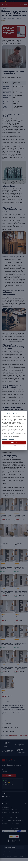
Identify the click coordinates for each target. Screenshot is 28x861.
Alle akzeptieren (14, 442)
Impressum (4, 438)
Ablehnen (14, 448)
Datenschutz (11, 438)
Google (12, 432)
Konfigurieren (14, 445)
